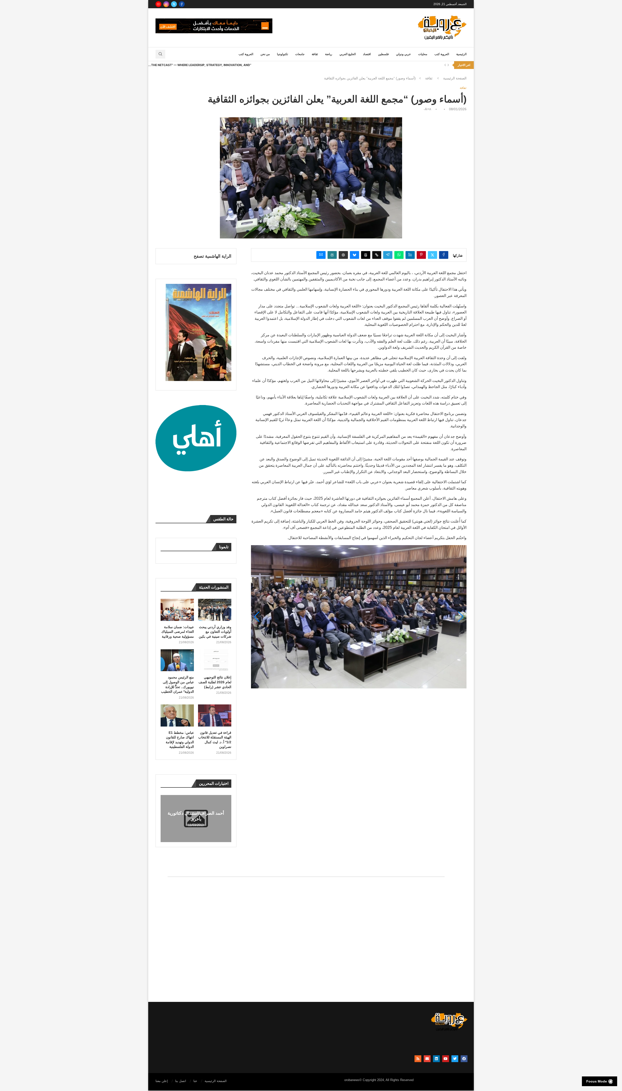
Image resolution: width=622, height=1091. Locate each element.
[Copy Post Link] (376, 255)
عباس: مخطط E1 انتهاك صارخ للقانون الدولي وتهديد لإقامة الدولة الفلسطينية (180, 740)
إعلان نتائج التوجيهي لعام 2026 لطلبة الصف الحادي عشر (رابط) (215, 682)
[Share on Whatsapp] (399, 255)
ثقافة (315, 54)
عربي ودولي (403, 54)
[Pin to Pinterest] (421, 255)
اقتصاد (367, 54)
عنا (195, 1081)
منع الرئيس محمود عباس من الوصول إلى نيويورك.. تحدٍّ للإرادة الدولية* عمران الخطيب (177, 684)
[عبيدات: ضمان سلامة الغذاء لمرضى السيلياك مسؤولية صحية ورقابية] (177, 610)
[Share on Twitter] (432, 255)
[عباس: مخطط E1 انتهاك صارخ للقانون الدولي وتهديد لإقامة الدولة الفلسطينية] (177, 715)
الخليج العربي (347, 54)
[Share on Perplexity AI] (332, 255)
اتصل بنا (180, 1081)
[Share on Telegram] (387, 255)
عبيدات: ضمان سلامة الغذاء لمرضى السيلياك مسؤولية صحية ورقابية (177, 631)
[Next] (448, 65)
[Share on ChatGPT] (343, 255)
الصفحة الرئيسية (454, 78)
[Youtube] (158, 4)
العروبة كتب (441, 54)
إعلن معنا (162, 1081)
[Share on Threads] (365, 255)
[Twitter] (174, 4)
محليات (422, 54)
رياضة (328, 54)
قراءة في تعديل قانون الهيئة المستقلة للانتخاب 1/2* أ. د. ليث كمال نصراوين (214, 740)
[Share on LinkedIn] (410, 255)
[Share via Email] (321, 255)
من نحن (265, 54)
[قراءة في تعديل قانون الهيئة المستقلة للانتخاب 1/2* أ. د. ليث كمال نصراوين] (214, 715)
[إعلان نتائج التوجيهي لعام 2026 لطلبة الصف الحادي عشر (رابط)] (214, 660)
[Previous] (445, 65)
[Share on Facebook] (443, 255)
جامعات (299, 54)
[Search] (160, 54)
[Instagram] (166, 4)
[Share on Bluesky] (354, 255)
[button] (461, 616)
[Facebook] (182, 4)
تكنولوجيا (282, 54)
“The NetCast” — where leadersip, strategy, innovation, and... (199, 65)
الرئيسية (461, 54)
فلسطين (383, 54)
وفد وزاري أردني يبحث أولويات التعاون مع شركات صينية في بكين (215, 631)
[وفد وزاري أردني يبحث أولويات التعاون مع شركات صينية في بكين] (214, 610)
